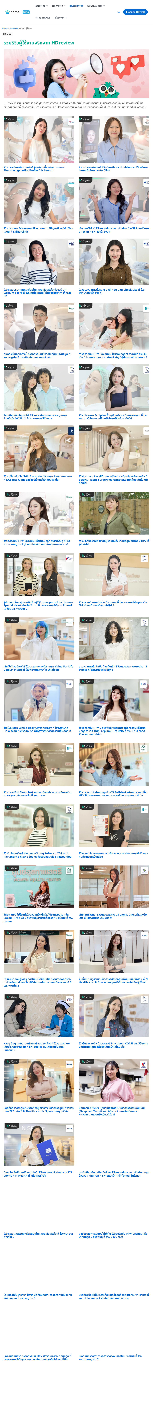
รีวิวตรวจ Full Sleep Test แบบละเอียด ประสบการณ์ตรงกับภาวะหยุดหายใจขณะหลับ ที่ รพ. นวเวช (37, 794)
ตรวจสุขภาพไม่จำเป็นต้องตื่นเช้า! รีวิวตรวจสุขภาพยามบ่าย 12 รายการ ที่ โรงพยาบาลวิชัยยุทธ (113, 668)
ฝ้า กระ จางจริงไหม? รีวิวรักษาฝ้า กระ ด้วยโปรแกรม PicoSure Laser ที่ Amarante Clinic (113, 169)
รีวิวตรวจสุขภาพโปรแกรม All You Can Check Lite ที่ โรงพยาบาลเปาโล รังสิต (111, 291)
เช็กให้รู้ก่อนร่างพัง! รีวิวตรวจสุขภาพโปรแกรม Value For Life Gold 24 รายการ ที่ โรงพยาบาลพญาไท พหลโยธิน (38, 668)
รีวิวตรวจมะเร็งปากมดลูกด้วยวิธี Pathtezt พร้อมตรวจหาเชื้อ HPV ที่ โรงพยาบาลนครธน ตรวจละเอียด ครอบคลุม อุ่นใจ (113, 794)
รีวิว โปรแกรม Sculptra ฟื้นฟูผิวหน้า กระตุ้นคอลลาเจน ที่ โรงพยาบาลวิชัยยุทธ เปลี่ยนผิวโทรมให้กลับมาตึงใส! (113, 417)
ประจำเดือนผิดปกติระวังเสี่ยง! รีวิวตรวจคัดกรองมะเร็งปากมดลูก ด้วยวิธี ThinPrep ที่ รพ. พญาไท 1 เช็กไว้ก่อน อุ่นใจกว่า (114, 1174)
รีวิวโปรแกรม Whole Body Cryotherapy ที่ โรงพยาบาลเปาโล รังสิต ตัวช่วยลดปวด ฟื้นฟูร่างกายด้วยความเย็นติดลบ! (37, 729)
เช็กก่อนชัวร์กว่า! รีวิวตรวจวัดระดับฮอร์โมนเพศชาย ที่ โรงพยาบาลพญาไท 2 (110, 1357)
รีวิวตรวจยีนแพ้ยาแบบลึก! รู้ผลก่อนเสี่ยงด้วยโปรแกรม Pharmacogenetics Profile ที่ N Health (34, 169)
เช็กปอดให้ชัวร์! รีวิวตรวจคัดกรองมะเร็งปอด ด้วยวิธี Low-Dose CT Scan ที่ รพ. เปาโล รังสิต (114, 230)
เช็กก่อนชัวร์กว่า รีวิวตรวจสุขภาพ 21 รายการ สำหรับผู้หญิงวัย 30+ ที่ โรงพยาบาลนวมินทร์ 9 (113, 916)
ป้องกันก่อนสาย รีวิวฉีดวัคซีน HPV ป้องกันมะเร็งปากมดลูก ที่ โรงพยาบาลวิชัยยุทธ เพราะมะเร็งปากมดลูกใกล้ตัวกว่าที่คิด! (37, 1357)
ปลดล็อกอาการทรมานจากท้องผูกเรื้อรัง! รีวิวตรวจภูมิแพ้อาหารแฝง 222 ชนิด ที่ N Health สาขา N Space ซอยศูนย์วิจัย (39, 1109)
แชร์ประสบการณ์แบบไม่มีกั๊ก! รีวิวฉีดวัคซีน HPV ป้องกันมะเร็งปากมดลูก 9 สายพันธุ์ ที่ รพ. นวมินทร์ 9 (113, 1235)
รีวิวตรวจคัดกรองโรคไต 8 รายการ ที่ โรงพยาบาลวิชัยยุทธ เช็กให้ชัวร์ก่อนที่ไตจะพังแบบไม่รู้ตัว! (113, 604)
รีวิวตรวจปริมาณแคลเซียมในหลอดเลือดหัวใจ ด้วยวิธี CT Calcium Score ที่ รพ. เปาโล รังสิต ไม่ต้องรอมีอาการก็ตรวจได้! (37, 293)
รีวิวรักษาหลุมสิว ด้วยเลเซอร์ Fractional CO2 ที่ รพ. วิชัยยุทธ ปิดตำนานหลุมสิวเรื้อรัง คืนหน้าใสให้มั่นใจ (113, 1045)
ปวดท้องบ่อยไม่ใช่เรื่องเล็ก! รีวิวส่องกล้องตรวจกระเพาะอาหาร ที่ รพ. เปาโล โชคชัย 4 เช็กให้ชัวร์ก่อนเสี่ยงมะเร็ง (114, 1296)
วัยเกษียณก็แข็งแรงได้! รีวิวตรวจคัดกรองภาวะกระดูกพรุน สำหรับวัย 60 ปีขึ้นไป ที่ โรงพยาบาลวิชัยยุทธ (35, 417)
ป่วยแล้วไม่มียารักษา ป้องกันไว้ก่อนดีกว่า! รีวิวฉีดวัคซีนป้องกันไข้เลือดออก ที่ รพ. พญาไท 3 (38, 1296)
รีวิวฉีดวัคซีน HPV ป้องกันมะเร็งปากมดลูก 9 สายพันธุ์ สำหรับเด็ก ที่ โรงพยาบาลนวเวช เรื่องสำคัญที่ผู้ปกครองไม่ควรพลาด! (113, 355)
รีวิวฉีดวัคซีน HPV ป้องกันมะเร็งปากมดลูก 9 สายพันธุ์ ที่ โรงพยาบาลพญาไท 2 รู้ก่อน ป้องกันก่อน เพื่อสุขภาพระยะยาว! (37, 542)
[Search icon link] (118, 13)
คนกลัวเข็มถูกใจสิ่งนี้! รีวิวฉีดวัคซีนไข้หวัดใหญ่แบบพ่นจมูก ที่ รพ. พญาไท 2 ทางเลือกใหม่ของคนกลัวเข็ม (37, 355)
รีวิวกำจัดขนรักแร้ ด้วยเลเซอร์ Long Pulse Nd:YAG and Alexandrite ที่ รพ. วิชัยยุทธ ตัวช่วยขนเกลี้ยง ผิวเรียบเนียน (38, 855)
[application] (46, 6)
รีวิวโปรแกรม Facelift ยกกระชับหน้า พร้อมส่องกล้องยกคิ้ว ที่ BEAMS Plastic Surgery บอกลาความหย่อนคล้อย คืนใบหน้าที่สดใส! (113, 480)
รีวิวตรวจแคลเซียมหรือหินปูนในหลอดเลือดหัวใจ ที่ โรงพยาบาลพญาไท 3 (38, 1235)
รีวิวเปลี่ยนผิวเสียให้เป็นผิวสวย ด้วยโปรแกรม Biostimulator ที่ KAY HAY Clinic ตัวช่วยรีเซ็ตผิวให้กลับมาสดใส (38, 478)
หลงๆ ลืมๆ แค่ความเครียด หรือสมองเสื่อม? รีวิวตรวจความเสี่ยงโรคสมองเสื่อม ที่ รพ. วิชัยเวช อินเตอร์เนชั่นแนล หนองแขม (37, 1047)
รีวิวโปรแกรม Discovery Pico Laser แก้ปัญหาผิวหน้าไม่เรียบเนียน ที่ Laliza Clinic (38, 230)
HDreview (7, 34)
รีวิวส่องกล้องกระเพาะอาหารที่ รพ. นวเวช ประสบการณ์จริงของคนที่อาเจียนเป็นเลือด (113, 855)
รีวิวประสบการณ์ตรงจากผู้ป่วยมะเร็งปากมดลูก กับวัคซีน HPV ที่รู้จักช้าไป (114, 542)
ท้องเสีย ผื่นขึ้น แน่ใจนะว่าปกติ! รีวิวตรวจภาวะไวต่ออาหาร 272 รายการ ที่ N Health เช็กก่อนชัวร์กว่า (38, 1174)
